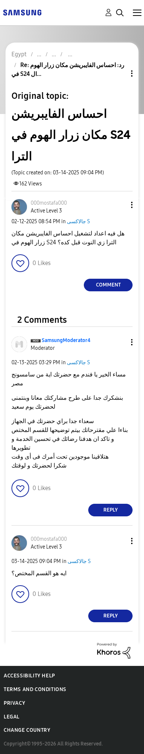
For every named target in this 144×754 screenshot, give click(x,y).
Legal (12, 717)
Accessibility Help (29, 676)
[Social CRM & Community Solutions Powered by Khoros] (113, 650)
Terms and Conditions (35, 689)
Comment (108, 285)
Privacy (14, 703)
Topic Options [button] (119, 73)
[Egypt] (22, 12)
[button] (119, 205)
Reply (110, 510)
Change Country (27, 730)
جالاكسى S (78, 221)
